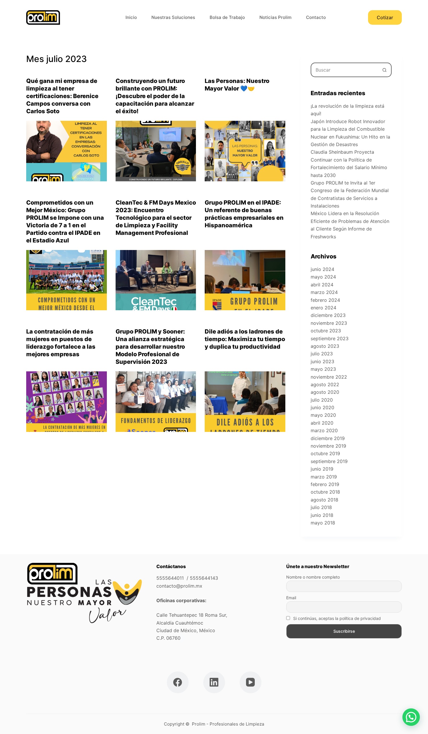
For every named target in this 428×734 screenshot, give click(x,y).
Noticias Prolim (275, 17)
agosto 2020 (325, 392)
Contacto (316, 17)
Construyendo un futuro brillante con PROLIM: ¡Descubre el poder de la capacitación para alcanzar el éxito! (155, 96)
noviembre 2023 (329, 323)
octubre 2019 (325, 453)
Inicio (131, 17)
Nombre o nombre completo (313, 577)
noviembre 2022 (329, 377)
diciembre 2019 (328, 438)
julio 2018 (321, 507)
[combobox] (344, 70)
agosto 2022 (325, 384)
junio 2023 (322, 361)
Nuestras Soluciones (173, 17)
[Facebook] (178, 682)
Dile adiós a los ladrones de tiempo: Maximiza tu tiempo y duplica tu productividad (245, 339)
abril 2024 (322, 285)
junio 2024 (322, 269)
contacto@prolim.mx (179, 586)
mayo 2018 (323, 523)
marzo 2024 (324, 292)
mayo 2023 (323, 369)
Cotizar (385, 17)
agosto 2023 (325, 346)
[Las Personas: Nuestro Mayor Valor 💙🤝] (245, 151)
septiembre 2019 (329, 461)
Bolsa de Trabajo (227, 17)
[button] (411, 717)
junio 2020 (322, 407)
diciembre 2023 (328, 315)
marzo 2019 (324, 477)
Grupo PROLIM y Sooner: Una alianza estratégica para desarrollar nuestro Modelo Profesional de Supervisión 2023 (150, 346)
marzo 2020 (324, 430)
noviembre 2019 (328, 446)
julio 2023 (322, 354)
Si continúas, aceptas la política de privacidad (336, 618)
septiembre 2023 (330, 338)
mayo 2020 (323, 415)
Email (291, 597)
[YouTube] (250, 682)
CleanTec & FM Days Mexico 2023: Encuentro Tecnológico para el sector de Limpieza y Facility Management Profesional (156, 217)
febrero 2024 (325, 300)
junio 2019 (322, 469)
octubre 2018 (325, 492)
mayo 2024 (323, 277)
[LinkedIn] (214, 682)
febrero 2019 (325, 484)
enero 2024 (323, 308)
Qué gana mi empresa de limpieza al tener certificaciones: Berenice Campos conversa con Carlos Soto (62, 96)
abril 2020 (322, 423)
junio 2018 (322, 515)
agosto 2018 (324, 500)
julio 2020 (322, 400)
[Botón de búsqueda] (384, 70)
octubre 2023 (326, 331)
